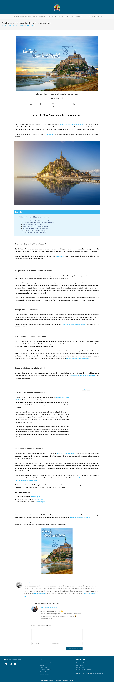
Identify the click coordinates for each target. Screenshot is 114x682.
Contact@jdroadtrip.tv (15, 659)
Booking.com (86, 390)
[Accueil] (2, 25)
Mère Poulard (83, 522)
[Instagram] (10, 664)
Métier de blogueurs (81, 667)
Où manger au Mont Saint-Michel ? (34, 232)
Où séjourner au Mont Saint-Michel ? (34, 230)
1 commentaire (68, 104)
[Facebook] (6, 664)
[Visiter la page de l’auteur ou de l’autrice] (19, 585)
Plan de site (43, 672)
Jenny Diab (35, 104)
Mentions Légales (45, 674)
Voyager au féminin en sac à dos (79, 517)
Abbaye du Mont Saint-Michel (32, 224)
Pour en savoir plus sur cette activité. (77, 358)
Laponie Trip (79, 665)
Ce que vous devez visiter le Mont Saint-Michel (38, 223)
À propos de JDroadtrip (46, 663)
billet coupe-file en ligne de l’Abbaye (74, 324)
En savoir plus (35, 496)
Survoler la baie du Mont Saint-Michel (35, 228)
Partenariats (43, 667)
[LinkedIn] (15, 664)
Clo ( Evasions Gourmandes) (48, 607)
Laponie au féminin (81, 663)
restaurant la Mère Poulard (65, 453)
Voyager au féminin (39, 593)
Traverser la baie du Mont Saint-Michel (35, 226)
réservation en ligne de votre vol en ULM (82, 375)
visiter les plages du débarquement (71, 124)
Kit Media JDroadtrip (45, 669)
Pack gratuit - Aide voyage (83, 669)
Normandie (57, 104)
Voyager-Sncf (59, 256)
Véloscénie (50, 134)
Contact (42, 665)
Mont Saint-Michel (41, 522)
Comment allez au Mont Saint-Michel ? (35, 221)
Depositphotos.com (98, 673)
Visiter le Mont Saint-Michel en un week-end (25, 25)
